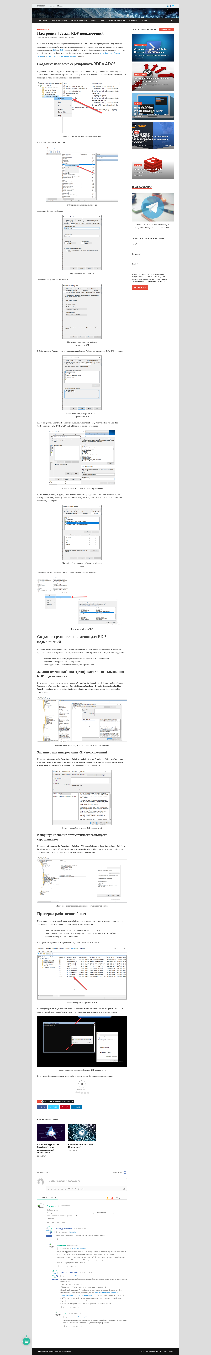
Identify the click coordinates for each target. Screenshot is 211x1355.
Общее (144, 20)
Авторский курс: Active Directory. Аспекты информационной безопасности (48, 1148)
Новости (52, 6)
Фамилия (136, 254)
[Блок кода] (72, 1188)
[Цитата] (69, 1188)
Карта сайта (168, 1351)
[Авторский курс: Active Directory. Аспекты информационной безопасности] (51, 1141)
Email (134, 264)
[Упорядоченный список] (62, 1188)
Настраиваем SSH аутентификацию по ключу (148, 109)
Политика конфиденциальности (149, 1351)
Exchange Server (79, 20)
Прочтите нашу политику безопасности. (148, 281)
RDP (61, 50)
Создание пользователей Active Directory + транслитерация (150, 50)
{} (79, 1189)
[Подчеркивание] (55, 1188)
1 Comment (166, 146)
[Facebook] (170, 6)
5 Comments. (71, 37)
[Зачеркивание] (58, 1188)
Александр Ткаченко (57, 37)
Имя (134, 244)
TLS (54, 50)
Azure (93, 20)
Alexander (72, 1232)
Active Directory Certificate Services (61, 56)
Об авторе (60, 6)
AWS (102, 20)
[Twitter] (173, 6)
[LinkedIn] (168, 6)
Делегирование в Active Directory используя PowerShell (151, 80)
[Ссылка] (75, 1188)
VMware (133, 20)
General (138, 103)
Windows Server (59, 20)
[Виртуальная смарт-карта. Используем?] (82, 1141)
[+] (82, 1189)
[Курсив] (51, 1188)
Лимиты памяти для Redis (148, 169)
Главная (43, 20)
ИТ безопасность (116, 20)
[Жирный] (48, 1188)
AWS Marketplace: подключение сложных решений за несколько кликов (151, 139)
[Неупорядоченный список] (65, 1188)
